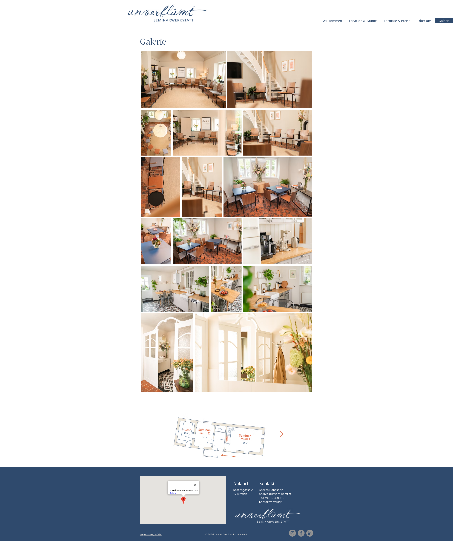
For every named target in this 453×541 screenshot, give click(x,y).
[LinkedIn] (309, 533)
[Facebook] (301, 533)
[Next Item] (281, 434)
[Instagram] (292, 533)
